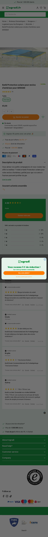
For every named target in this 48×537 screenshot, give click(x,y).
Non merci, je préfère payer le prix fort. (24, 276)
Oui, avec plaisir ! (24, 273)
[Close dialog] (45, 259)
